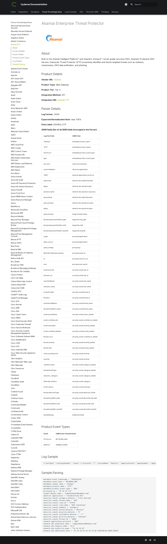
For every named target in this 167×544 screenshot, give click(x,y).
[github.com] (155, 540)
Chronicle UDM (92, 12)
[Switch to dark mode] (126, 4)
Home (13, 12)
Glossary (115, 12)
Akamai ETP (63, 100)
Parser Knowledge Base (52, 12)
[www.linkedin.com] (146, 540)
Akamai (57, 79)
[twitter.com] (150, 540)
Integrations (23, 12)
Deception (35, 12)
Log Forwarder (71, 12)
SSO (81, 12)
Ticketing (105, 12)
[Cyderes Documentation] (14, 4)
